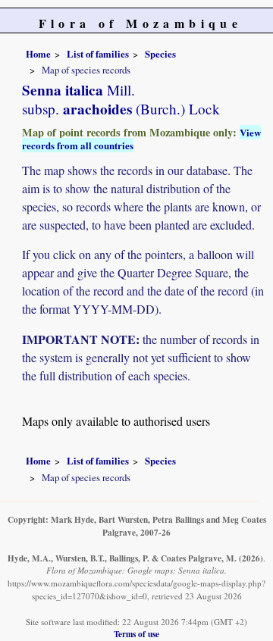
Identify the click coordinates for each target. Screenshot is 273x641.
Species (160, 54)
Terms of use (136, 633)
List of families (98, 54)
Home (38, 54)
